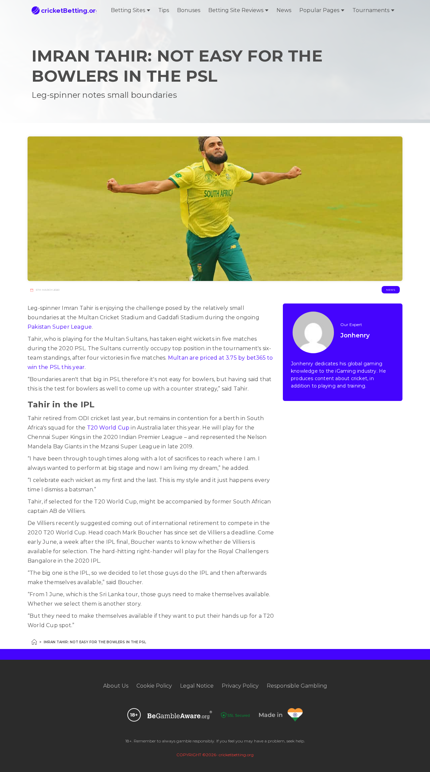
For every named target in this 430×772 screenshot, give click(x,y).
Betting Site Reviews (235, 10)
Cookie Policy (154, 686)
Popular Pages (319, 10)
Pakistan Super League (60, 327)
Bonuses (188, 10)
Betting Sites (128, 10)
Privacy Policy (240, 686)
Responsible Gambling (297, 686)
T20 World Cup (108, 427)
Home (34, 642)
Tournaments (370, 10)
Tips (163, 10)
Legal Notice (197, 686)
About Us (115, 686)
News (283, 10)
